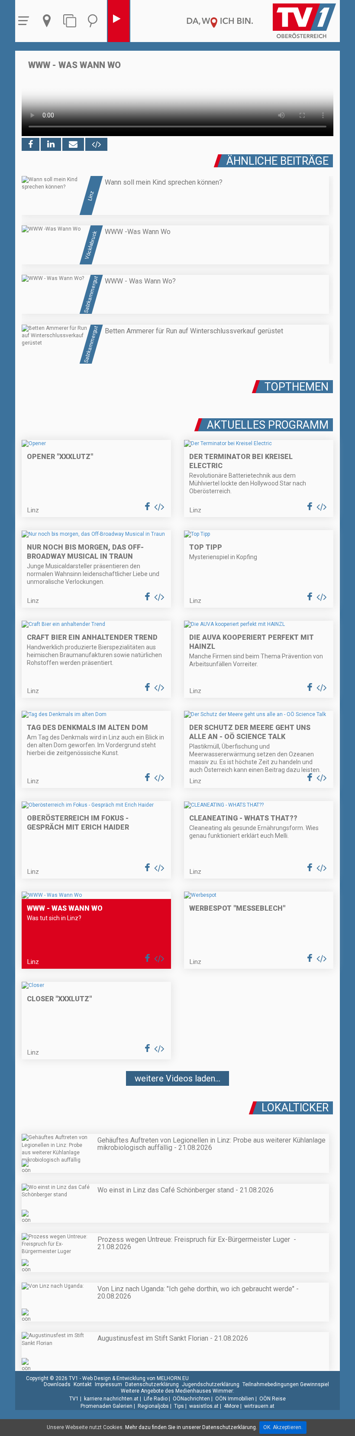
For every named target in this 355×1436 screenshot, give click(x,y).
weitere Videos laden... (177, 1078)
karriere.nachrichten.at (111, 1399)
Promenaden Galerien (106, 1406)
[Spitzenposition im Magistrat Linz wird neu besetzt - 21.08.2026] (177, 1103)
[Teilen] (73, 144)
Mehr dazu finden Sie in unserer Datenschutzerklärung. (191, 1427)
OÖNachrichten (191, 1399)
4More (231, 1406)
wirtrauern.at (259, 1406)
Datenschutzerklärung (152, 1384)
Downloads (57, 1384)
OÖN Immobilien (234, 1399)
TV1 (74, 1399)
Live (118, 21)
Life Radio (156, 1399)
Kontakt (83, 1384)
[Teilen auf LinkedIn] (51, 144)
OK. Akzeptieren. (283, 1427)
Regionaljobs (153, 1406)
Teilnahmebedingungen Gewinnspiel (285, 1384)
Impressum (108, 1384)
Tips (179, 1406)
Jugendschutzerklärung (210, 1384)
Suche (95, 21)
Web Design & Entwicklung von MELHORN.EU (135, 1378)
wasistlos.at (204, 1406)
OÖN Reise (272, 1399)
